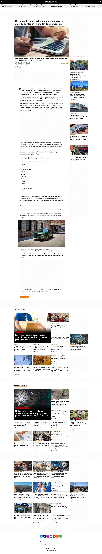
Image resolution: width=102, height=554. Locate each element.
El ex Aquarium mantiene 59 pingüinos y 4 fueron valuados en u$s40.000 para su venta (78, 95)
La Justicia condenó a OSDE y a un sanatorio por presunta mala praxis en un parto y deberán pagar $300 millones (60, 370)
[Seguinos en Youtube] (54, 536)
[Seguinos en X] (44, 536)
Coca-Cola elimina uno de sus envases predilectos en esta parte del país (78, 159)
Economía (32, 4)
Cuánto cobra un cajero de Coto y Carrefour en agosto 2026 (59, 326)
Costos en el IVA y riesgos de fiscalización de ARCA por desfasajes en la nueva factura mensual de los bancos (41, 518)
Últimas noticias (25, 4)
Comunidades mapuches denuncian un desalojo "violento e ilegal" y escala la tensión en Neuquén (78, 75)
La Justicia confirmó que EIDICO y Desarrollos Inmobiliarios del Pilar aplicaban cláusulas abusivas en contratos (78, 348)
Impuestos (49, 4)
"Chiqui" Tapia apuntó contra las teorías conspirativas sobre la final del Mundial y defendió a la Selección (22, 349)
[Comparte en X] (19, 63)
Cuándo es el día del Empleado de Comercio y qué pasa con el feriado (41, 445)
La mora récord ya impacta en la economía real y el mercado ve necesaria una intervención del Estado (59, 486)
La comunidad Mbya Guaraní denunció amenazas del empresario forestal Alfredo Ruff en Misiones (60, 337)
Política (37, 4)
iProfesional (17, 18)
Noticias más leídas (20, 385)
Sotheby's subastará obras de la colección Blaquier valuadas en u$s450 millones (41, 369)
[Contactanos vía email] (42, 544)
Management (77, 4)
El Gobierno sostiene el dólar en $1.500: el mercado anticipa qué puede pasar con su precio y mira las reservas (32, 413)
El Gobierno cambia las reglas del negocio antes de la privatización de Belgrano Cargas (59, 475)
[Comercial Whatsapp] (59, 545)
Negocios (60, 4)
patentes (22, 297)
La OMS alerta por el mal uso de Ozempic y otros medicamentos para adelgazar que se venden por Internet (78, 138)
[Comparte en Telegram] (27, 63)
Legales (54, 4)
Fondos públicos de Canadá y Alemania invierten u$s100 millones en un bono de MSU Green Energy (22, 497)
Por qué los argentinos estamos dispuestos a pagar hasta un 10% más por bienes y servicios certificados (41, 475)
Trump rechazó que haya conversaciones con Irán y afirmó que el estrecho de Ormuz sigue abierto (59, 359)
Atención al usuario (44, 541)
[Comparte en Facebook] (16, 63)
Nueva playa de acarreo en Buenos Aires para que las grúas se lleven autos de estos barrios (59, 348)
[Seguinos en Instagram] (47, 536)
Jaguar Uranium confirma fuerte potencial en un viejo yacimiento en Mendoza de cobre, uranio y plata (60, 403)
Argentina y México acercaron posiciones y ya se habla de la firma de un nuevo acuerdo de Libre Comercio (60, 497)
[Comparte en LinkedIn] (24, 63)
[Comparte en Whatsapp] (21, 63)
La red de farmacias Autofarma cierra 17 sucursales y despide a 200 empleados (22, 517)
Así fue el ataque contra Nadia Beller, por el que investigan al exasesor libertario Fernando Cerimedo (22, 370)
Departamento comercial (58, 542)
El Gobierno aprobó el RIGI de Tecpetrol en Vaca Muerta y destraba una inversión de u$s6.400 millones (60, 414)
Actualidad (23, 18)
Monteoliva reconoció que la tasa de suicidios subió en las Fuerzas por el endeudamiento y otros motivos (41, 497)
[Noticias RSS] (57, 536)
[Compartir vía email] (29, 63)
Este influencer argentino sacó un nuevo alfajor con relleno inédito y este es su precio (59, 424)
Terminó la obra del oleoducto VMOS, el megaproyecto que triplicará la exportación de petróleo (78, 497)
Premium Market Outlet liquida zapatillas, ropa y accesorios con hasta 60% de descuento (41, 348)
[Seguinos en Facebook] (41, 536)
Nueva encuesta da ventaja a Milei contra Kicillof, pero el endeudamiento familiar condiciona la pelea (60, 435)
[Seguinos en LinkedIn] (51, 536)
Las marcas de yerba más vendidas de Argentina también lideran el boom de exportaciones (78, 425)
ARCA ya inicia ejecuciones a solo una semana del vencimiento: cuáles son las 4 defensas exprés (59, 506)
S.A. (17, 66)
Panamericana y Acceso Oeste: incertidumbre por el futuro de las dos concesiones (41, 424)
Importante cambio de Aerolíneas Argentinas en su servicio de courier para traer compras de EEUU (31, 337)
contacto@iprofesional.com (51, 550)
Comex (71, 4)
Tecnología (66, 4)
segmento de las (29, 89)
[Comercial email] (56, 545)
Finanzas (43, 4)
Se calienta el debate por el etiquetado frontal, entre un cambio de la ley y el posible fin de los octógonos (59, 446)
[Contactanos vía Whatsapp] (45, 544)
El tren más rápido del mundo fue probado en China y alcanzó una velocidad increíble (78, 117)
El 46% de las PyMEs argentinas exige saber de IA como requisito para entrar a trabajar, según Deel (23, 475)
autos (27, 297)
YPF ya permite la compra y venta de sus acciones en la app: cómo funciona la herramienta (22, 424)
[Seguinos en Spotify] (60, 536)
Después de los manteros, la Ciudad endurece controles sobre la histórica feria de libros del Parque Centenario (60, 518)
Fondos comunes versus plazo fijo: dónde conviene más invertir (22, 445)
